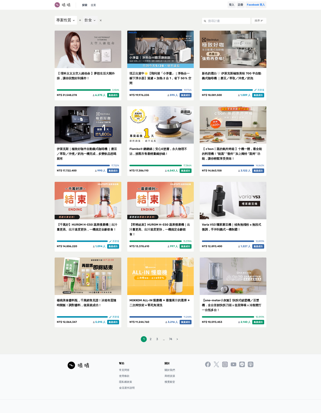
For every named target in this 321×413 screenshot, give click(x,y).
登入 (231, 4)
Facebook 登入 (256, 4)
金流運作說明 (127, 387)
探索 (84, 5)
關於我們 (170, 370)
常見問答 (124, 370)
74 (170, 339)
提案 (93, 5)
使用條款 (124, 376)
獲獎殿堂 (170, 382)
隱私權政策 (125, 382)
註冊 (240, 4)
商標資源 (170, 376)
